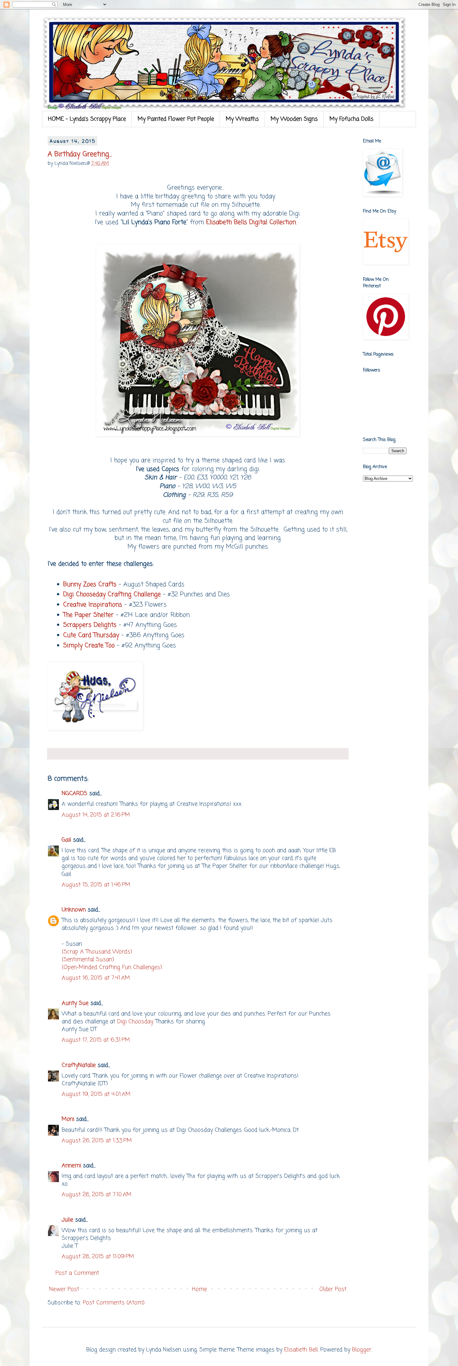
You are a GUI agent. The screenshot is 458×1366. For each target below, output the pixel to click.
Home (199, 1289)
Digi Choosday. (134, 1021)
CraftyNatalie (79, 1065)
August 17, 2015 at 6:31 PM (96, 1040)
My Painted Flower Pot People (176, 119)
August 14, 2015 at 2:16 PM (96, 815)
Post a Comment (77, 1273)
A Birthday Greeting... (80, 154)
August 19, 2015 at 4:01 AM (96, 1094)
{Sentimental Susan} (88, 959)
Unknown (74, 909)
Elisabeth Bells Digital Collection (251, 222)
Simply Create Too (89, 645)
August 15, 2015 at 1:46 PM (96, 884)
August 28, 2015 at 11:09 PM (98, 1256)
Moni (68, 1119)
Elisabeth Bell (301, 1349)
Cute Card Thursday (91, 635)
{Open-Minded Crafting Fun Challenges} (112, 967)
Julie (67, 1219)
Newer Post (64, 1289)
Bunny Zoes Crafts (90, 584)
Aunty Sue (75, 1003)
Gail (66, 840)
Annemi (71, 1165)
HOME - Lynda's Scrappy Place (87, 119)
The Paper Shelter (88, 615)
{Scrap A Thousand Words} (97, 951)
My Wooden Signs (294, 119)
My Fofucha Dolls (352, 119)
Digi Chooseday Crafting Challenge (112, 594)
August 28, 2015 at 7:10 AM (96, 1194)
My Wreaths (242, 119)
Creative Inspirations (92, 605)
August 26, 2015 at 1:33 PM (97, 1140)
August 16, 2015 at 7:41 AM (96, 978)
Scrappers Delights (90, 625)
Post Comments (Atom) (114, 1302)
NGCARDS (74, 793)
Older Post (332, 1289)
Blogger (361, 1349)
